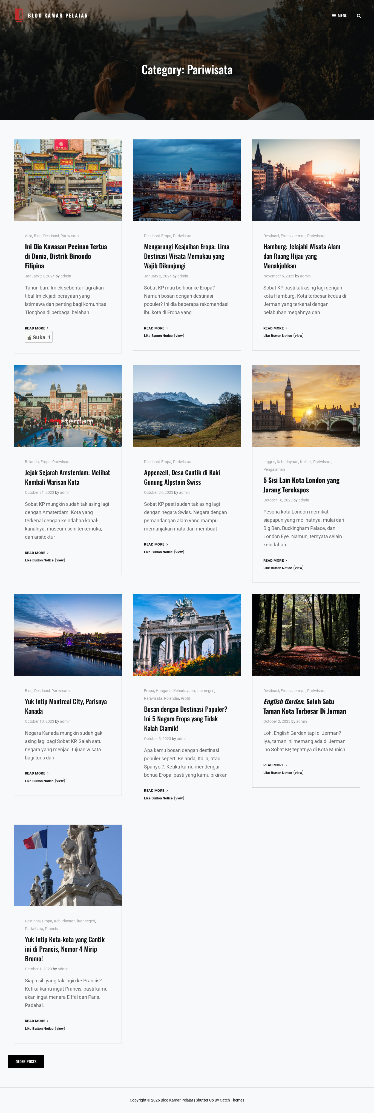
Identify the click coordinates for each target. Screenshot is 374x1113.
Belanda (32, 462)
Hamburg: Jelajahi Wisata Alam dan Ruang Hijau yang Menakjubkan (301, 255)
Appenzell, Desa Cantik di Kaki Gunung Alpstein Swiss (182, 477)
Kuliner (306, 462)
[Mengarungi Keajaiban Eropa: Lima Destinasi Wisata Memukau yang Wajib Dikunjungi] (187, 179)
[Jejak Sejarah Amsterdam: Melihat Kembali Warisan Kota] (68, 405)
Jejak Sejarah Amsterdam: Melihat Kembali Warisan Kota (67, 477)
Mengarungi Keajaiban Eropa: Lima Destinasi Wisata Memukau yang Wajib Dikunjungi (186, 255)
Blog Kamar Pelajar (58, 15)
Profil (185, 698)
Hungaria (164, 691)
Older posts (26, 1061)
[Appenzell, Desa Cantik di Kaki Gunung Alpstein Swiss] (187, 405)
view (179, 335)
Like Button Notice (158, 335)
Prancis (51, 928)
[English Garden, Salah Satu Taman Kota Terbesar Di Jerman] (306, 634)
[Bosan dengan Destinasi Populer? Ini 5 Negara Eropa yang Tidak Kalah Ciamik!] (187, 634)
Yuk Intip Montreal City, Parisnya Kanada (66, 706)
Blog (38, 236)
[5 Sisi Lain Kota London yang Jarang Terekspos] (306, 405)
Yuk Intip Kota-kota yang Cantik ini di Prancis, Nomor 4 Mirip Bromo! (65, 948)
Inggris (269, 462)
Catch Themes (232, 1100)
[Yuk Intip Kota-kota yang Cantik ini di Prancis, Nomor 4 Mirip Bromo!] (68, 865)
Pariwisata (70, 236)
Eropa (166, 236)
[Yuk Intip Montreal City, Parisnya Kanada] (68, 634)
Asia (28, 236)
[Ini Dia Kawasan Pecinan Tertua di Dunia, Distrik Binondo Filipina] (68, 179)
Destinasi (51, 236)
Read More (37, 328)
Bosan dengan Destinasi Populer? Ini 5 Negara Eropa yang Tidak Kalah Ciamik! (186, 718)
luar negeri (205, 691)
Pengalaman (274, 469)
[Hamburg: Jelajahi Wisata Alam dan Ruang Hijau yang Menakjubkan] (306, 179)
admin (66, 276)
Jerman (299, 236)
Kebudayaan (287, 462)
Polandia (171, 698)
